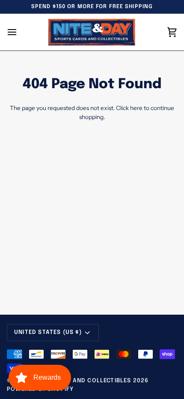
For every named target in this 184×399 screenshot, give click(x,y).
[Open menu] (20, 32)
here (136, 107)
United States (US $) (48, 332)
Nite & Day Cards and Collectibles (72, 381)
